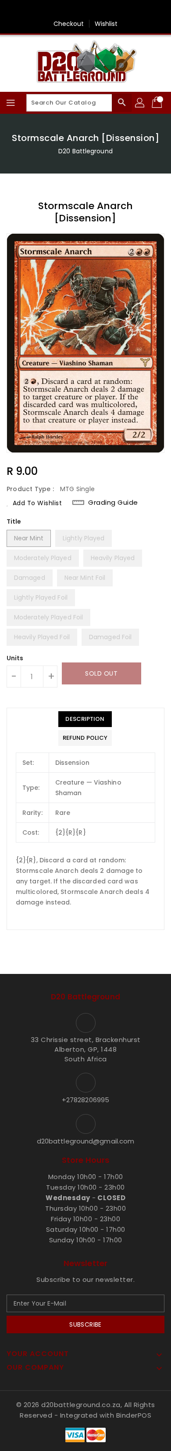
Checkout (68, 23)
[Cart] (158, 103)
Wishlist (106, 23)
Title (14, 521)
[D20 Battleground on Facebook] (85, 10)
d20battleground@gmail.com (86, 1141)
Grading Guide (113, 502)
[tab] (85, 719)
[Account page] (140, 103)
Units (15, 658)
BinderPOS (134, 1415)
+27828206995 (85, 1099)
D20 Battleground (85, 151)
